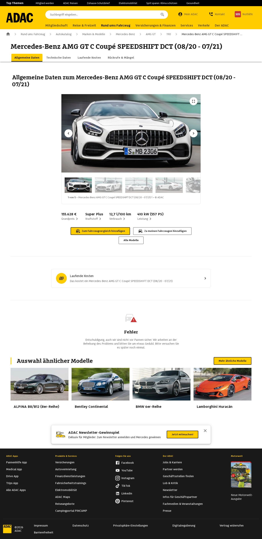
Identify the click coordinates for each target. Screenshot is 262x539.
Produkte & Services (66, 456)
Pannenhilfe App (16, 462)
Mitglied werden (45, 3)
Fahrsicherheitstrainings (70, 483)
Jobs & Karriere (172, 462)
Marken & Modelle (93, 34)
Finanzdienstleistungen (70, 476)
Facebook (127, 462)
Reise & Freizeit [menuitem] (84, 25)
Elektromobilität (128, 3)
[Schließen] (205, 431)
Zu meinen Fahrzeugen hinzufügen (165, 231)
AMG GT (151, 34)
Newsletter (170, 490)
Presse (167, 510)
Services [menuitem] (186, 25)
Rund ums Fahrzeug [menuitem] (115, 25)
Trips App (12, 483)
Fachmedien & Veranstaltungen (183, 504)
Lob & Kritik (170, 483)
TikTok (125, 486)
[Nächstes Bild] (193, 133)
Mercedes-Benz (125, 34)
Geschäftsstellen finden (178, 476)
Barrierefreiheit (43, 532)
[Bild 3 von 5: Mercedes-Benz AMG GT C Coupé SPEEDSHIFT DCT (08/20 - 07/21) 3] (138, 185)
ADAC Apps (12, 456)
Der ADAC (168, 456)
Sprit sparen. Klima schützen (161, 3)
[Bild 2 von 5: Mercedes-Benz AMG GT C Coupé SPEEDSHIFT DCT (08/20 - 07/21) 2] (108, 185)
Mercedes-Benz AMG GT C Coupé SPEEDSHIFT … (212, 34)
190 (168, 34)
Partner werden (173, 469)
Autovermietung (65, 469)
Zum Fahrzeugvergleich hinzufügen (103, 231)
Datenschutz (81, 525)
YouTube (127, 470)
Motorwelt (237, 456)
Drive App (12, 476)
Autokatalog (64, 34)
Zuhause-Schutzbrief (98, 3)
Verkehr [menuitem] (204, 25)
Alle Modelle (131, 240)
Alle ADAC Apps (16, 490)
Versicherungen (64, 462)
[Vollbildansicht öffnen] (193, 101)
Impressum (41, 525)
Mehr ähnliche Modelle (232, 360)
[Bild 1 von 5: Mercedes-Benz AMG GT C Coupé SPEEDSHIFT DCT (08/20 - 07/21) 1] (78, 185)
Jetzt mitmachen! (182, 434)
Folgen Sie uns (123, 456)
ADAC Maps (62, 497)
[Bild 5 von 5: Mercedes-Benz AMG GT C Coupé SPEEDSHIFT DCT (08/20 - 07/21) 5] (199, 185)
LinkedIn (126, 493)
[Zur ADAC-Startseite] (19, 17)
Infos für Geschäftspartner (180, 497)
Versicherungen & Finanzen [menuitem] (155, 25)
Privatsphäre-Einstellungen (130, 525)
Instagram (127, 478)
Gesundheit (192, 3)
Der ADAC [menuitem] (222, 25)
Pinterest (127, 501)
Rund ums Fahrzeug (33, 34)
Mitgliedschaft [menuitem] (56, 25)
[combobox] (106, 14)
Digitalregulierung (183, 525)
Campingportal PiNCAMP (71, 510)
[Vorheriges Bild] (68, 133)
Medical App (14, 469)
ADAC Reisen (70, 3)
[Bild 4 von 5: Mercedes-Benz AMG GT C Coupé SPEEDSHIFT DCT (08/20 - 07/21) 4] (169, 185)
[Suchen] (162, 15)
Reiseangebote (64, 504)
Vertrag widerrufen (232, 525)
